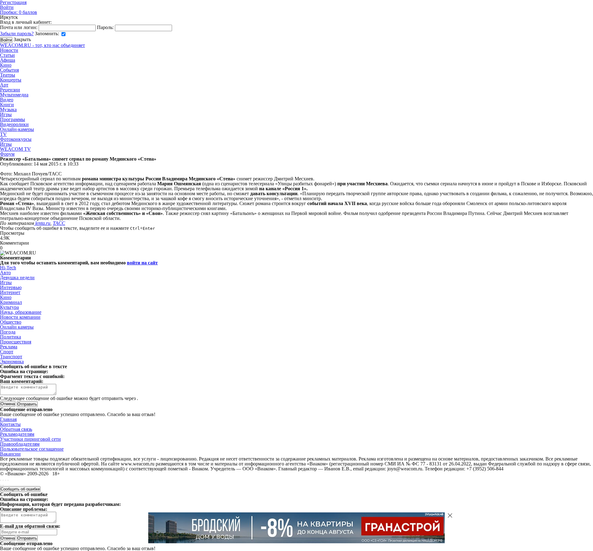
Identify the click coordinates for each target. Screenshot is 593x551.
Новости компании (20, 317)
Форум (7, 154)
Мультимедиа (14, 94)
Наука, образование (20, 312)
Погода (7, 331)
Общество (10, 322)
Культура (9, 307)
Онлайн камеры (17, 327)
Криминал (11, 302)
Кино (5, 65)
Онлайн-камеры (17, 129)
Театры (7, 75)
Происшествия (15, 341)
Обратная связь (16, 429)
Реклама (8, 346)
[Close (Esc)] (0, 480)
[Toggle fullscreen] (5, 480)
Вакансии (10, 453)
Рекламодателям (17, 434)
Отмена (8, 404)
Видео (6, 99)
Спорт (6, 351)
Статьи (7, 55)
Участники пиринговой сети (30, 439)
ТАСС (59, 223)
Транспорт (11, 356)
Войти (7, 7)
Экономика (12, 361)
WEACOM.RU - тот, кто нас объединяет (42, 45)
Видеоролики (14, 124)
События (9, 70)
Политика (10, 336)
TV (3, 134)
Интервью (11, 287)
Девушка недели (17, 277)
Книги (7, 104)
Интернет (10, 292)
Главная (8, 419)
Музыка (8, 109)
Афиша (7, 60)
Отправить (27, 538)
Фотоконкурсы (16, 139)
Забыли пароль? (17, 33)
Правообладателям (20, 444)
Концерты (10, 79)
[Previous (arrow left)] (0, 485)
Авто (5, 272)
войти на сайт (142, 262)
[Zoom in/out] (8, 480)
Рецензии (10, 89)
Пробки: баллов (18, 12)
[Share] (3, 480)
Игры (6, 114)
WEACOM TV (15, 149)
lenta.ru (42, 223)
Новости (9, 50)
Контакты (10, 424)
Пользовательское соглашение (32, 449)
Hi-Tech (8, 267)
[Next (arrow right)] (3, 485)
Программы (12, 119)
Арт (4, 84)
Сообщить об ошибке (20, 489)
